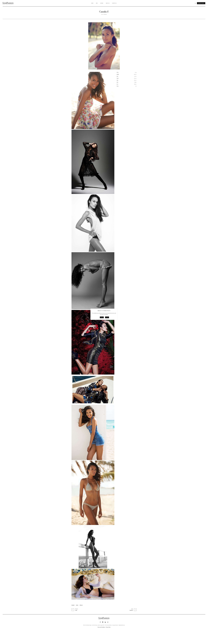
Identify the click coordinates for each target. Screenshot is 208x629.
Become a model (201, 3)
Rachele (131, 610)
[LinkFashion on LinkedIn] (105, 622)
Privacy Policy (108, 627)
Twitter (77, 605)
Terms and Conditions (101, 627)
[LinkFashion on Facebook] (100, 622)
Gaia (76, 610)
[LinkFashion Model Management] (104, 618)
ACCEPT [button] (107, 317)
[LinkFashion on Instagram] (102, 622)
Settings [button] (101, 317)
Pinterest (81, 605)
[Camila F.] (104, 45)
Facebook (73, 605)
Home (102, 14)
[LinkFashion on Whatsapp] (107, 622)
